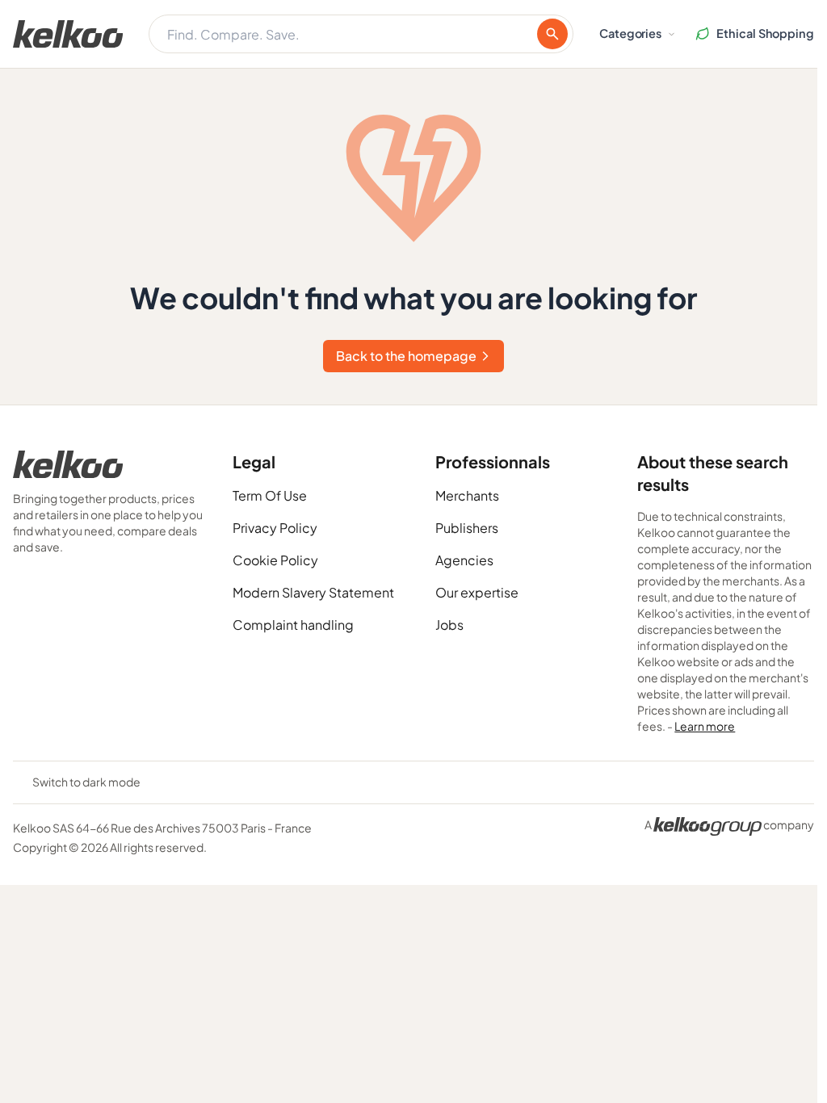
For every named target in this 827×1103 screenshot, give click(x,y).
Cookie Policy (275, 560)
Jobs (449, 624)
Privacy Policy (275, 527)
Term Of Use (270, 495)
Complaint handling (293, 624)
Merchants (467, 495)
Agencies (464, 560)
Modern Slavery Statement (313, 592)
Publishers (466, 527)
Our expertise (476, 592)
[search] (552, 34)
